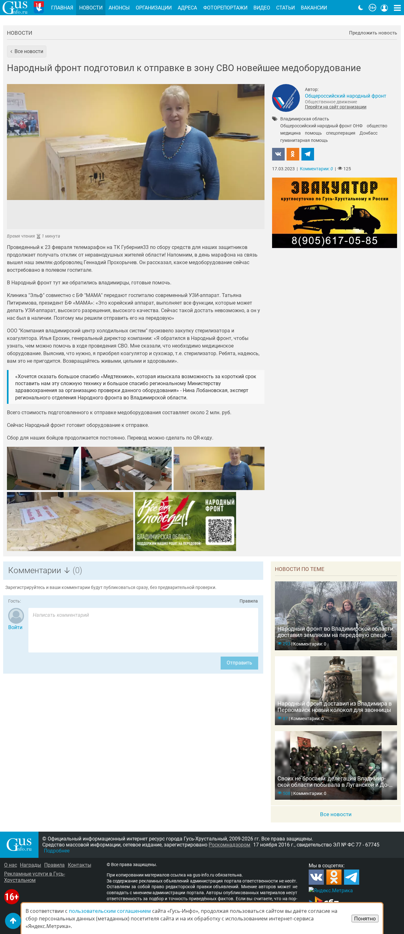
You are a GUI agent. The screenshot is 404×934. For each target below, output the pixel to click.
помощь (313, 133)
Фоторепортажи (225, 8)
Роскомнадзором (229, 845)
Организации (154, 8)
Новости (19, 33)
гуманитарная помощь (304, 140)
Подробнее (56, 851)
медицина (290, 133)
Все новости (336, 814)
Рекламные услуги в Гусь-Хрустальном (34, 877)
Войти (15, 627)
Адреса (187, 8)
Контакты (79, 865)
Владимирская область (304, 119)
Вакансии (314, 8)
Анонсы (119, 8)
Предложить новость (373, 33)
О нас (10, 865)
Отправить (239, 663)
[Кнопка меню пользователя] (384, 7)
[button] (26, 51)
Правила (249, 601)
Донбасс (368, 133)
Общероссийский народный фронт (345, 96)
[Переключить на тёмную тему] (361, 7)
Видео (261, 8)
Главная (62, 8)
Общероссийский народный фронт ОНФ (321, 126)
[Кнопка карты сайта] (397, 7)
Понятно (365, 918)
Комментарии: (316, 169)
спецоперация (340, 133)
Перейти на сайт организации (335, 106)
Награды (30, 865)
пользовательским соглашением (110, 910)
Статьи (285, 8)
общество (377, 126)
